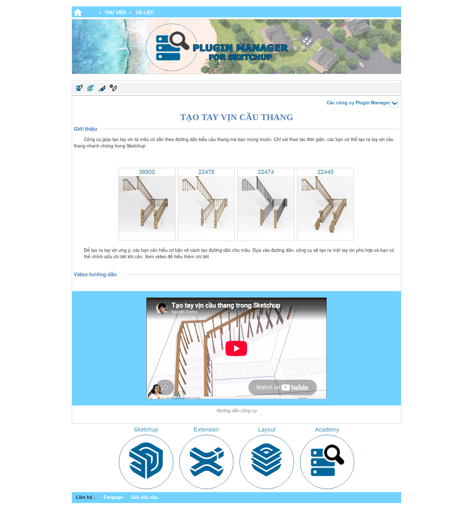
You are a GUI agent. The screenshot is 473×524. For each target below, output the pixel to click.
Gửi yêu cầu (144, 497)
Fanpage (113, 497)
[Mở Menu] (395, 104)
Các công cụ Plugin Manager (358, 102)
